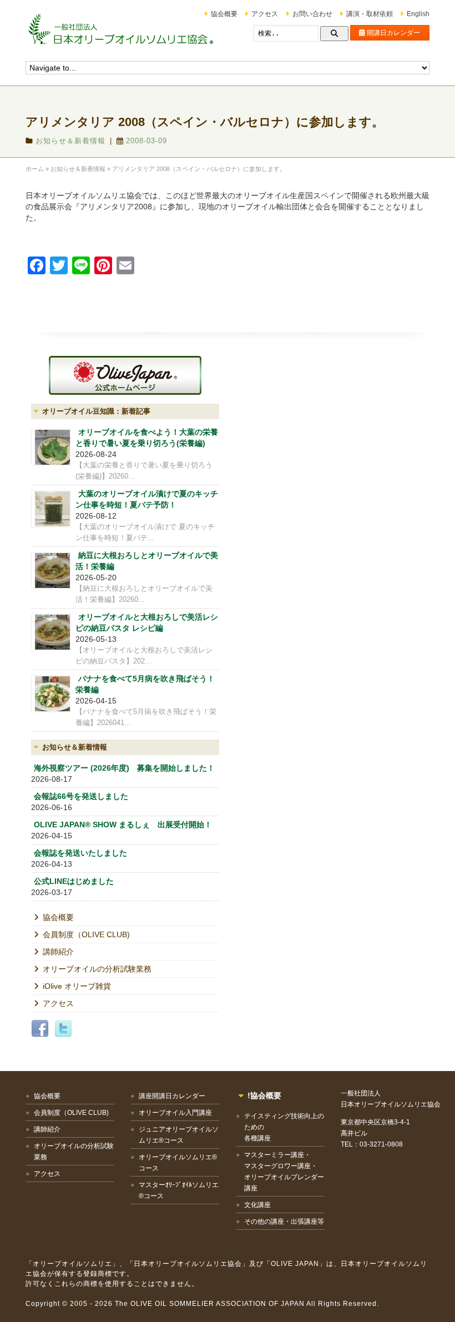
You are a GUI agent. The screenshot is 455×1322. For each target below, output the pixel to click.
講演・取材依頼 (369, 14)
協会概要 (224, 14)
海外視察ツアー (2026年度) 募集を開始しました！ (124, 767)
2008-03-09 (146, 141)
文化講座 (257, 1205)
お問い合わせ (312, 14)
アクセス (264, 14)
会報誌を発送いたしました (80, 852)
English (418, 14)
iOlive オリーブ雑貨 (77, 986)
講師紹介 (58, 951)
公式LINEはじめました (74, 881)
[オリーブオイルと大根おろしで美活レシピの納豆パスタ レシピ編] (51, 632)
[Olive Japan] (125, 375)
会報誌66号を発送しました (81, 796)
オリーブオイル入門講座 (175, 1113)
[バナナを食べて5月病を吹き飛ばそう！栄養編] (51, 693)
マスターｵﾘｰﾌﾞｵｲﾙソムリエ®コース (179, 1190)
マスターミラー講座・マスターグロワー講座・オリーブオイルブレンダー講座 (284, 1171)
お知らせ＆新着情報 (70, 141)
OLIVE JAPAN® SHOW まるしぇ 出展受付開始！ (123, 824)
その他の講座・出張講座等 (284, 1221)
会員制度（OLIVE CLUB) (86, 934)
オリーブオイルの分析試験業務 (97, 968)
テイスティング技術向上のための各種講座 (284, 1127)
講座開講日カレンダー (172, 1096)
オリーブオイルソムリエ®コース (178, 1162)
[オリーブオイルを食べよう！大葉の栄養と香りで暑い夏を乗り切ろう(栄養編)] (51, 447)
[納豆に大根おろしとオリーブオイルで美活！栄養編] (51, 570)
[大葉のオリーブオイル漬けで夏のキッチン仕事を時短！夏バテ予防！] (51, 508)
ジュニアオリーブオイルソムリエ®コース (179, 1134)
